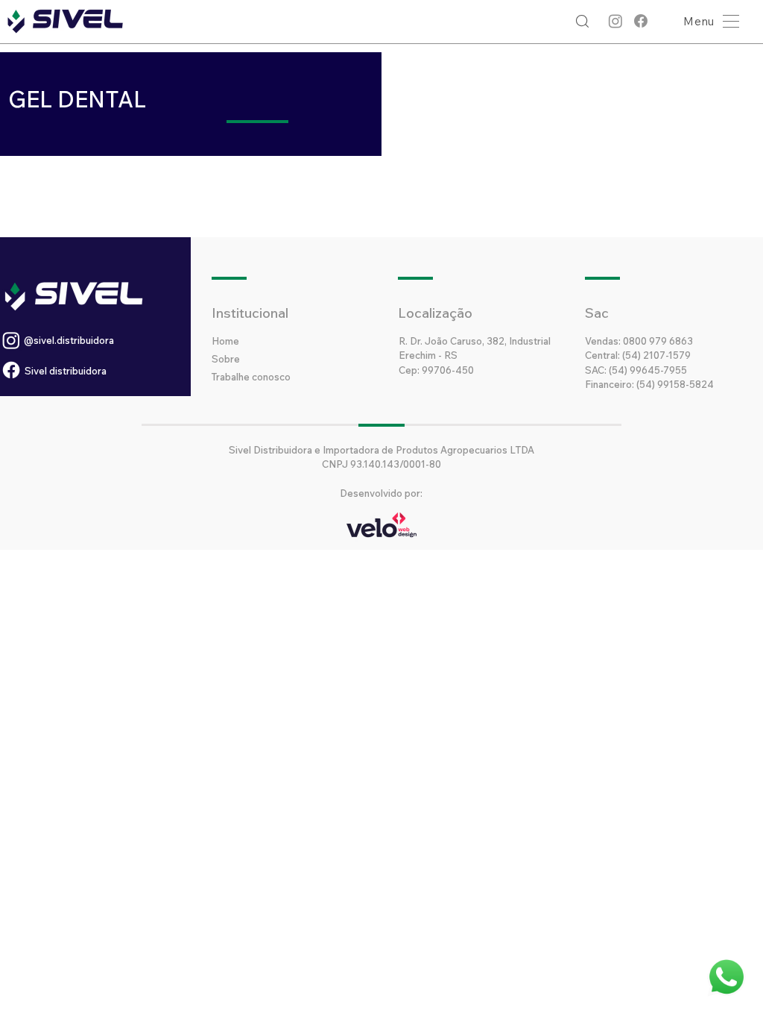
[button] (707, 21)
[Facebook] (641, 21)
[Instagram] (615, 21)
